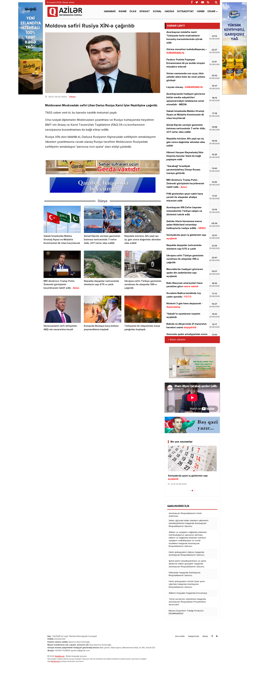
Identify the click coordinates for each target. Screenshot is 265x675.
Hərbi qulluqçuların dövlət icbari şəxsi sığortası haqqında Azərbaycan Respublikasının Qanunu (187, 584)
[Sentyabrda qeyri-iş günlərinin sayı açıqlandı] (192, 458)
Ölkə (132, 11)
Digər (211, 11)
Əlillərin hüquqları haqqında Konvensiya (188, 593)
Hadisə (169, 11)
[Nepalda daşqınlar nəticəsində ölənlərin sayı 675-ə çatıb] (102, 264)
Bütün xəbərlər (177, 339)
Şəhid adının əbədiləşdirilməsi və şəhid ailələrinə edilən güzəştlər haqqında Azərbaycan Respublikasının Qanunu (187, 564)
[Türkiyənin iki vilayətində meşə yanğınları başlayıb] (143, 309)
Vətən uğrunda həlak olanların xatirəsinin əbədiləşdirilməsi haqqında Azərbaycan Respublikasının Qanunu (188, 523)
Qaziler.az (60, 656)
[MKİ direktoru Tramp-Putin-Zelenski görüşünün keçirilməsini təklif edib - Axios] (62, 264)
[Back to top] (256, 666)
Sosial (157, 11)
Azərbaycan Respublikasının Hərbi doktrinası (185, 514)
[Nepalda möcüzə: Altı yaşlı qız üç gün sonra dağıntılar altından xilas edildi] (143, 219)
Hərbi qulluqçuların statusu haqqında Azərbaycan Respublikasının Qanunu (186, 553)
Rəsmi (122, 11)
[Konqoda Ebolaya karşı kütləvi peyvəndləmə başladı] (102, 309)
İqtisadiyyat (185, 11)
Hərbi (200, 11)
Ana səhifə (180, 636)
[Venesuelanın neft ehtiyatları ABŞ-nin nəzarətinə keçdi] (62, 309)
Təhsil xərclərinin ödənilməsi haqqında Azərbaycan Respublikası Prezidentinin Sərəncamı (187, 602)
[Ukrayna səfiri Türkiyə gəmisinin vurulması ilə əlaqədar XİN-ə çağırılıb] (143, 264)
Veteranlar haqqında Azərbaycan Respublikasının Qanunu (184, 574)
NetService (55, 661)
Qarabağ (110, 11)
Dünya (72, 97)
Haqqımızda (193, 636)
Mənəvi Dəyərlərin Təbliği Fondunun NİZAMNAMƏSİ (186, 612)
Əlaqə (205, 636)
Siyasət (144, 11)
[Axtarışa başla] (216, 2)
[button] (213, 469)
